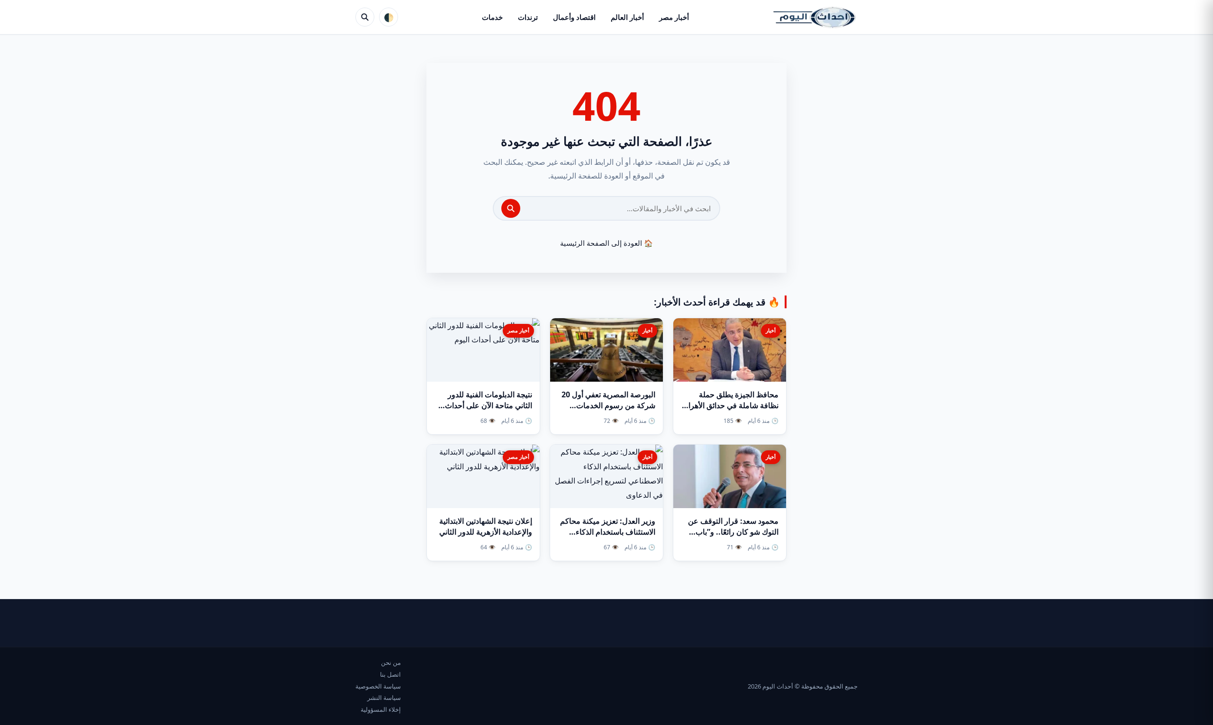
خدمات (492, 17)
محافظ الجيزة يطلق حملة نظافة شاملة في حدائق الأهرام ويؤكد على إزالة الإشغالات (731, 405)
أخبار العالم (627, 17)
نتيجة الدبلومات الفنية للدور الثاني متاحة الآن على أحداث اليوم (488, 405)
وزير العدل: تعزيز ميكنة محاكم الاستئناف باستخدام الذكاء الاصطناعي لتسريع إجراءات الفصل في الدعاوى (607, 537)
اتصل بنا (390, 674)
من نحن (391, 662)
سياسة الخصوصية (378, 686)
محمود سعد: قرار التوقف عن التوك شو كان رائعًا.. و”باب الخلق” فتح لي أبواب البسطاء (733, 532)
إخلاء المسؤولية (381, 709)
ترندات (528, 17)
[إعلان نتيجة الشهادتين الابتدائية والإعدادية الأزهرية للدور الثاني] (483, 476)
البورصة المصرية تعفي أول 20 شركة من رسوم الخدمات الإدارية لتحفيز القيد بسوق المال (606, 405)
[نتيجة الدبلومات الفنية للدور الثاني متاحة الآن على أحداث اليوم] (483, 350)
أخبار (771, 330)
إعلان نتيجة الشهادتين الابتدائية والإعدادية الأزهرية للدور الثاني (485, 526)
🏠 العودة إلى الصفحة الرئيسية (606, 243)
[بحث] (510, 208)
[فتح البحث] (364, 17)
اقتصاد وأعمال (574, 17)
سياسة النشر (384, 697)
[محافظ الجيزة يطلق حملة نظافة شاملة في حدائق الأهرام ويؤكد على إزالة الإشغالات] (729, 350)
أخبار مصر (674, 17)
